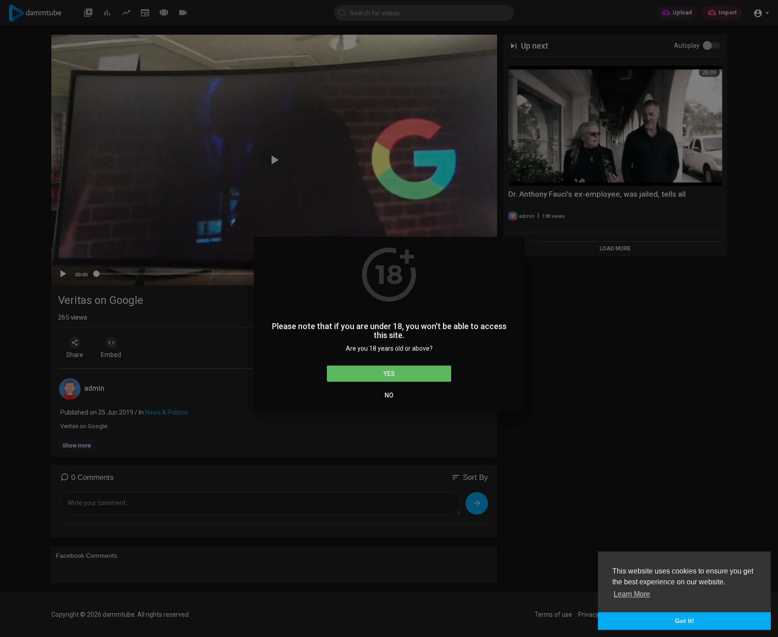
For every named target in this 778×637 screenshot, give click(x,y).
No (389, 395)
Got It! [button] (684, 620)
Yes (389, 373)
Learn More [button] (632, 594)
